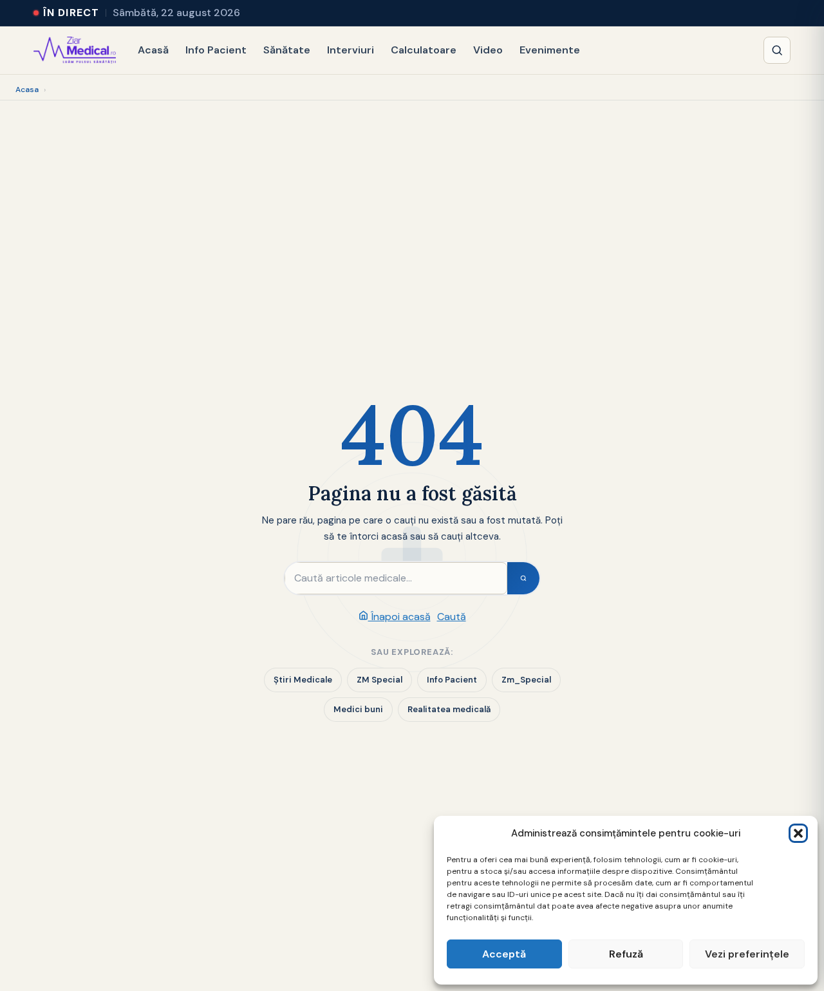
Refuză (626, 954)
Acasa (27, 89)
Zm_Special (526, 679)
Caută (451, 616)
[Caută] (777, 50)
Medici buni (358, 709)
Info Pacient (216, 50)
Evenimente (550, 50)
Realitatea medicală (449, 709)
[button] (798, 833)
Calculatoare (423, 50)
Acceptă (504, 954)
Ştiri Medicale (303, 679)
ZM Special (379, 679)
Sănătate (286, 50)
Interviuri (350, 50)
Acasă (153, 50)
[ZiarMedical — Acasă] (74, 50)
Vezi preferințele (747, 954)
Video (488, 50)
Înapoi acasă (399, 616)
